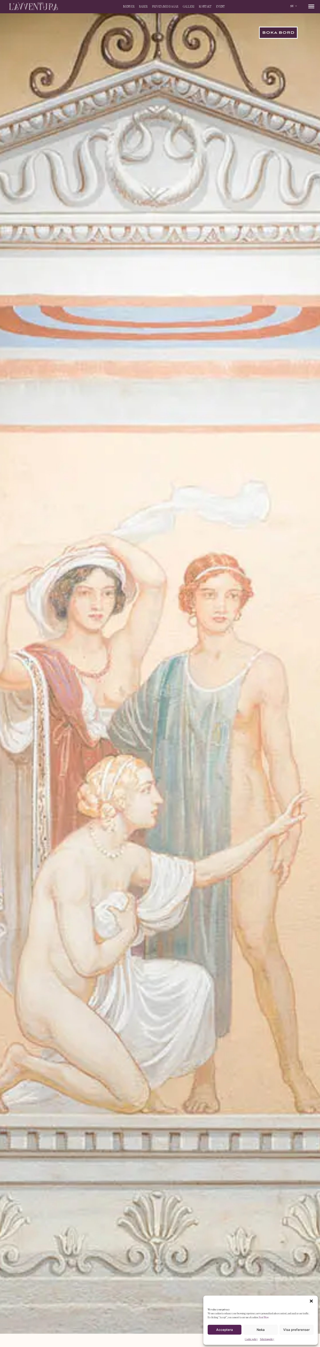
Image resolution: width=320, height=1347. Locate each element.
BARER (143, 6)
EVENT (220, 6)
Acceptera (224, 1330)
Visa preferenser (296, 1330)
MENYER (129, 6)
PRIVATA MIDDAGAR (165, 6)
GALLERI (188, 6)
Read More (264, 1317)
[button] (311, 1301)
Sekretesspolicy (267, 1339)
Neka (261, 1330)
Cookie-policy (251, 1339)
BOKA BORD (278, 32)
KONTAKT (205, 6)
